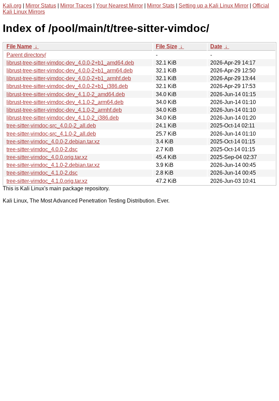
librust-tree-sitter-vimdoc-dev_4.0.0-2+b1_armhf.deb (68, 78)
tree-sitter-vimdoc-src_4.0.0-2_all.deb (51, 125)
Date (216, 46)
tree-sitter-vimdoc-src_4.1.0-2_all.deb (51, 134)
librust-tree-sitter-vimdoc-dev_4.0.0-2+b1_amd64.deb (70, 63)
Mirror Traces (76, 5)
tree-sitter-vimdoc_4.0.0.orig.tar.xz (46, 157)
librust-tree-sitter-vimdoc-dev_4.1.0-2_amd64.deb (65, 94)
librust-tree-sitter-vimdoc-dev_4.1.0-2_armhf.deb (64, 110)
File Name (19, 46)
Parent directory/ (26, 55)
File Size (166, 46)
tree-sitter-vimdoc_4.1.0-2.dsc (42, 173)
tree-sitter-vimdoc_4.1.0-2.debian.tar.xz (53, 165)
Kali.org (12, 5)
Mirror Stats (161, 5)
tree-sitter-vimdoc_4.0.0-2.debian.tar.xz (53, 141)
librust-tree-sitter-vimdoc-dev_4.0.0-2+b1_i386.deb (67, 86)
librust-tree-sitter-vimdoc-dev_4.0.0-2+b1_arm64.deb (69, 70)
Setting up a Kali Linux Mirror (213, 5)
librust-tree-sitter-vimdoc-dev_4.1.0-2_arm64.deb (65, 102)
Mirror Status (41, 5)
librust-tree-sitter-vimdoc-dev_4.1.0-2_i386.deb (62, 118)
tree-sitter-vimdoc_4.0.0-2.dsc (42, 149)
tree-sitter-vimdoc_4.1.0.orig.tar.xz (46, 181)
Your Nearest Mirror (119, 5)
